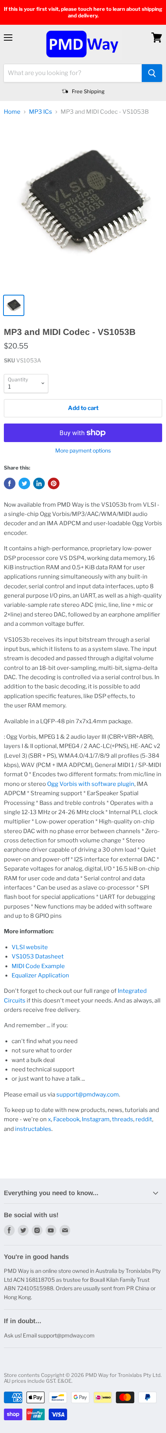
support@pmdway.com (87, 1094)
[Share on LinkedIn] (39, 483)
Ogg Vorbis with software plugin (90, 784)
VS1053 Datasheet (38, 956)
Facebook (66, 1119)
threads (122, 1119)
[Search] (152, 73)
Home (12, 112)
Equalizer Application (40, 975)
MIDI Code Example (38, 966)
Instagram (96, 1119)
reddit (144, 1119)
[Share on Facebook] (9, 483)
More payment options (83, 450)
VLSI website (30, 947)
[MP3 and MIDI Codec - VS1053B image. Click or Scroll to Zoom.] (83, 206)
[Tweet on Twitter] (24, 483)
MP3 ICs (40, 112)
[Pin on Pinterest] (53, 483)
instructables (33, 1129)
